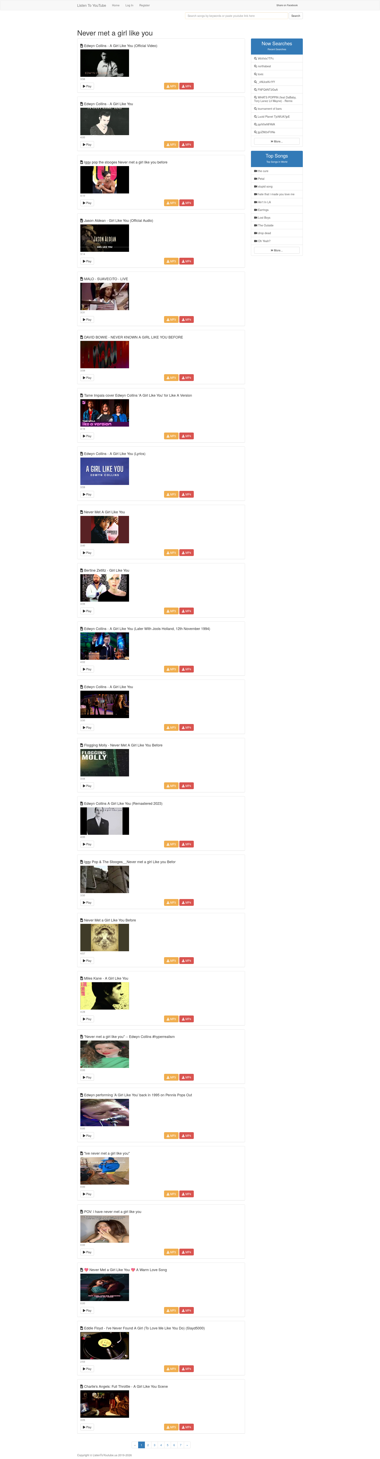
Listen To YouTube (91, 5)
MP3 (172, 86)
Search (295, 16)
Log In (129, 5)
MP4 (188, 86)
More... (278, 141)
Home (116, 5)
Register (144, 5)
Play (88, 86)
